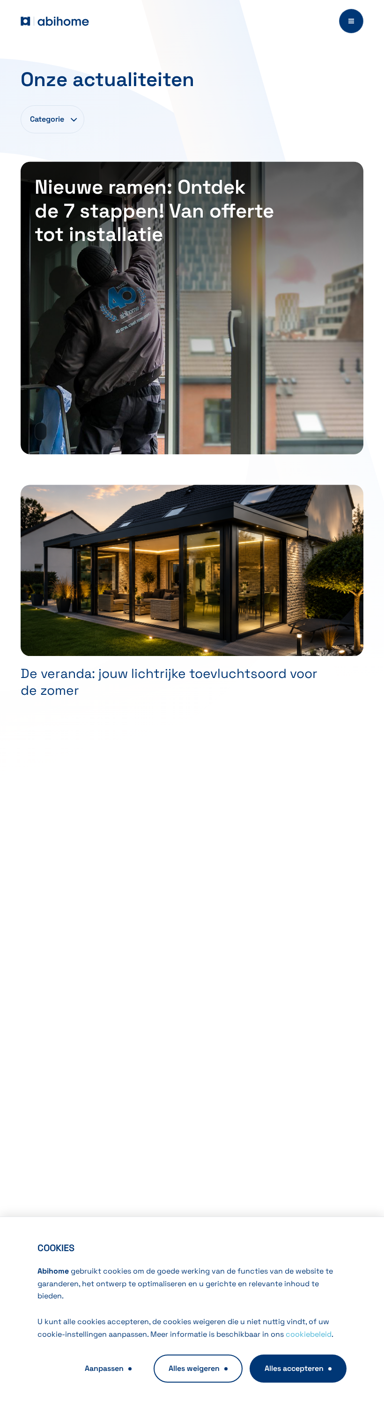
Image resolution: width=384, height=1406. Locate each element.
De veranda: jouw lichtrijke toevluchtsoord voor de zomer (169, 682)
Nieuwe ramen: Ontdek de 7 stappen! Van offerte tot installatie (154, 211)
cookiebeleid (309, 1334)
